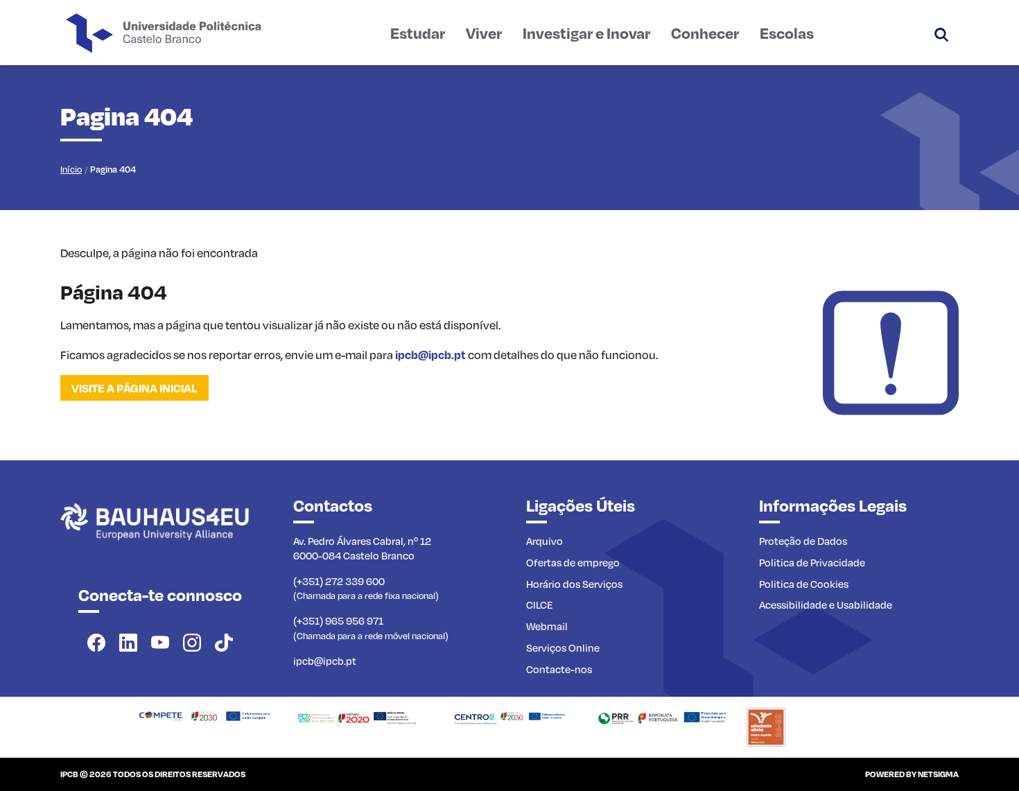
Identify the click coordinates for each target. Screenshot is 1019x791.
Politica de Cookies (803, 583)
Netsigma (938, 774)
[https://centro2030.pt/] (509, 716)
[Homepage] (204, 714)
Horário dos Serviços (574, 583)
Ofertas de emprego (573, 562)
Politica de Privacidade (812, 562)
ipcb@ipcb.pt (430, 354)
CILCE (539, 604)
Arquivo (544, 540)
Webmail (547, 626)
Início (71, 169)
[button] (941, 32)
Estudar (417, 32)
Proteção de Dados (803, 540)
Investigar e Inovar (586, 32)
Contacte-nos (559, 669)
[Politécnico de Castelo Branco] (160, 536)
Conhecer (705, 32)
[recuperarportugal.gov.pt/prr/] (662, 716)
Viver (484, 32)
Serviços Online (563, 647)
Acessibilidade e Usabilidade (825, 604)
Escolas (787, 32)
